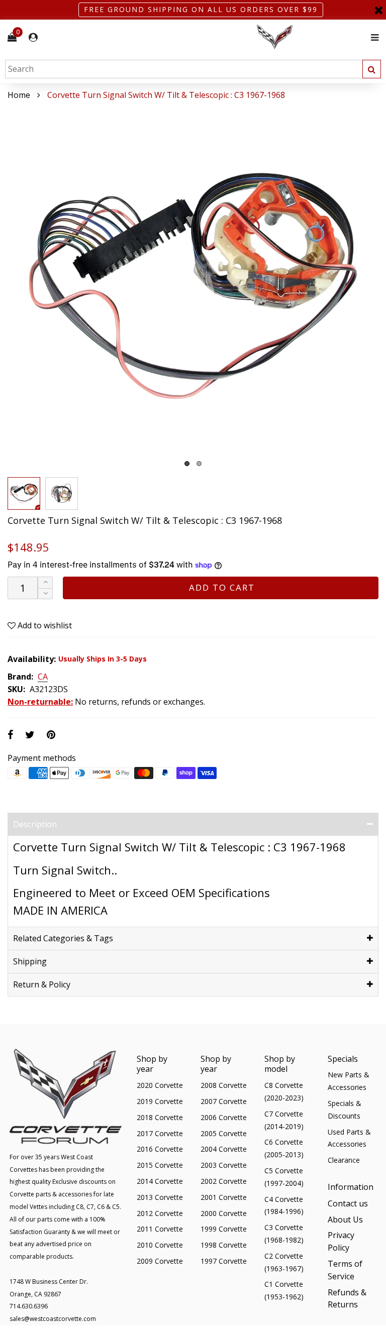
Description (35, 824)
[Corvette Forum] (310, 37)
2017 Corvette (160, 1133)
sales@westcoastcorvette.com (53, 1318)
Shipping (30, 961)
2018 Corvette (160, 1117)
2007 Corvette (224, 1101)
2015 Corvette (160, 1165)
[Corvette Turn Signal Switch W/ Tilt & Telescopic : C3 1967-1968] (193, 286)
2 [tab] (199, 463)
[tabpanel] (193, 286)
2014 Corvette (160, 1181)
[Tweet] (30, 734)
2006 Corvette (224, 1117)
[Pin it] (51, 734)
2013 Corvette (160, 1197)
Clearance (344, 1160)
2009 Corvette (160, 1261)
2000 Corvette (224, 1213)
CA (43, 677)
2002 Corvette (224, 1181)
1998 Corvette (224, 1245)
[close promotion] (378, 10)
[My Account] (33, 37)
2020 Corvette (160, 1085)
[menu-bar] (372, 37)
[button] (45, 594)
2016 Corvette (160, 1149)
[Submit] (371, 69)
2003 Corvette (224, 1165)
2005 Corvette (224, 1133)
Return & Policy (41, 984)
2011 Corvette (160, 1229)
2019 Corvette (160, 1101)
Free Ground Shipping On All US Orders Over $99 (201, 9)
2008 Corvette (224, 1085)
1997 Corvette (224, 1261)
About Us (345, 1219)
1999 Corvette (224, 1229)
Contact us (348, 1203)
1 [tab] (186, 463)
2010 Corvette (160, 1245)
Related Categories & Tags (63, 938)
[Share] (10, 734)
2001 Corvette (224, 1197)
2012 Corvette (160, 1213)
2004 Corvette (224, 1149)
